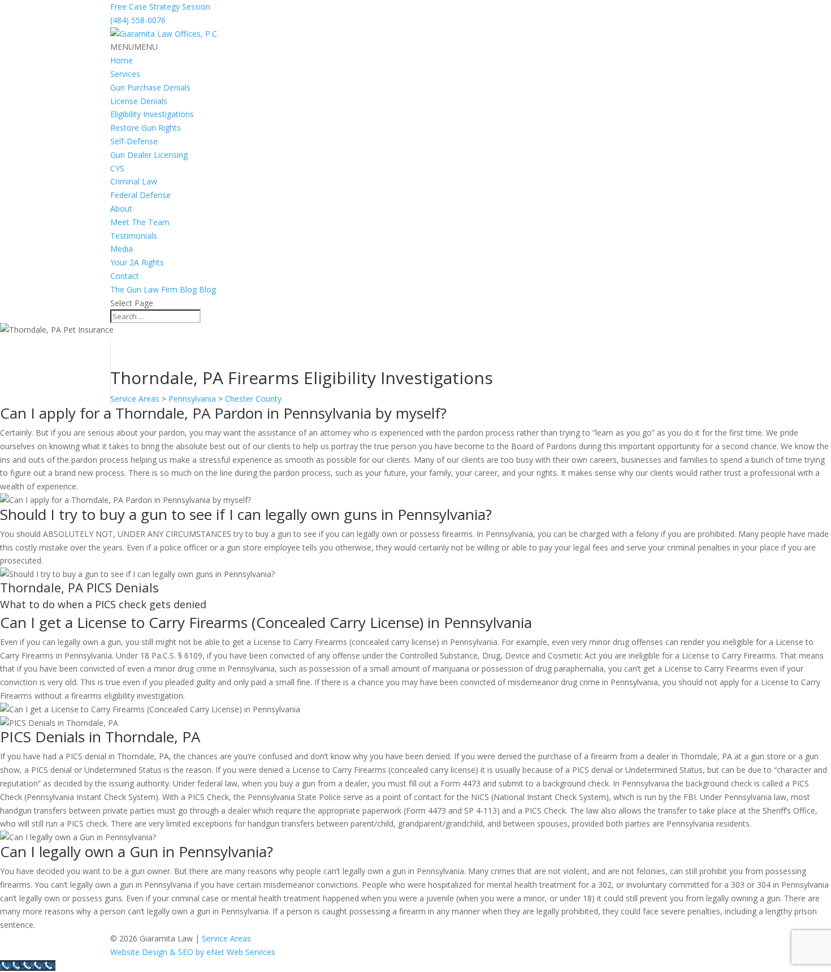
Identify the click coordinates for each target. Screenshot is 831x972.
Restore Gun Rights (145, 127)
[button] (134, 46)
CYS (117, 168)
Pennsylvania (192, 398)
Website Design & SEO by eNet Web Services (192, 952)
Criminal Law (133, 181)
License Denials (138, 101)
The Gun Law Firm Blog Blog (163, 289)
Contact (124, 275)
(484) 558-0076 (138, 20)
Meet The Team (140, 222)
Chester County (253, 398)
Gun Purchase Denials (150, 87)
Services (125, 73)
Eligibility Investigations (152, 114)
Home (121, 60)
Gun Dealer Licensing (149, 154)
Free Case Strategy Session (160, 6)
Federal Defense (140, 195)
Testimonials (133, 235)
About (121, 208)
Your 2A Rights (137, 262)
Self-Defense (134, 141)
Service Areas (134, 398)
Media (121, 248)
